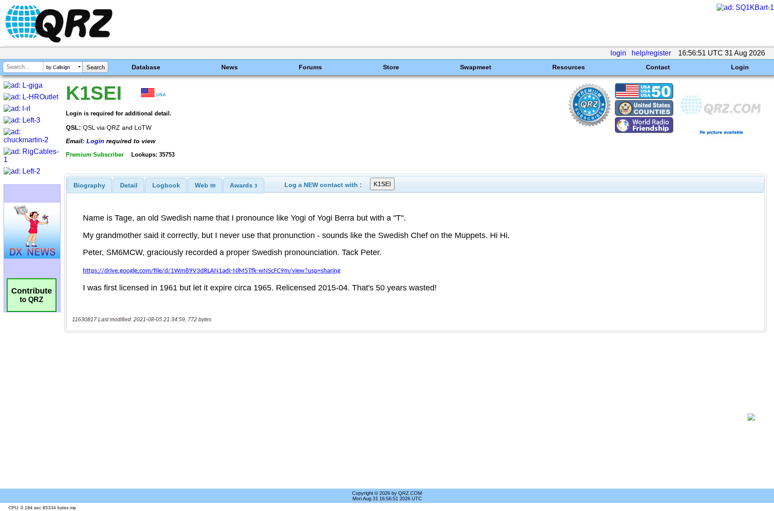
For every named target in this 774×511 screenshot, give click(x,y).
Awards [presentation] (243, 185)
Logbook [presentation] (166, 185)
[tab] (89, 185)
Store (391, 67)
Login (740, 67)
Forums (310, 67)
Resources (568, 67)
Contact (658, 67)
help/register (651, 53)
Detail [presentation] (129, 185)
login (618, 53)
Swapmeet (475, 67)
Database (146, 67)
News (229, 67)
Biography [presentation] (89, 185)
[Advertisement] (407, 417)
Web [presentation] (205, 185)
